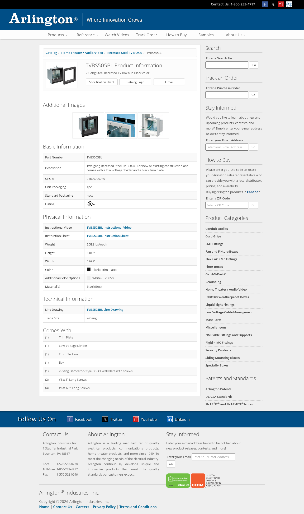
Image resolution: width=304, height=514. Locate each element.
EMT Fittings (214, 244)
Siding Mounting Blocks (222, 358)
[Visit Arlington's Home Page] (152, 19)
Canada (252, 192)
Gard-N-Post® (215, 274)
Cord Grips (213, 236)
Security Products (218, 350)
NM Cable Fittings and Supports (228, 335)
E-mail (169, 82)
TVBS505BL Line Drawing (105, 309)
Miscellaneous (215, 327)
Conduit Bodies (216, 229)
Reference (86, 34)
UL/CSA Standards (218, 396)
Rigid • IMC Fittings (219, 342)
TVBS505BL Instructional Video (109, 227)
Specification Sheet (101, 82)
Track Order (146, 34)
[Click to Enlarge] (61, 75)
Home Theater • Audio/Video (82, 53)
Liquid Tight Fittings (219, 304)
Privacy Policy (104, 506)
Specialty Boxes (216, 365)
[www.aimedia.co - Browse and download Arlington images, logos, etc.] (289, 4)
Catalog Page (135, 82)
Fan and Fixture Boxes (221, 251)
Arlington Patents (218, 389)
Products (56, 34)
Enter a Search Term (220, 58)
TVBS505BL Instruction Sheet (107, 236)
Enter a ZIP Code (218, 198)
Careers (82, 506)
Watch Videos (117, 34)
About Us (234, 34)
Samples (206, 34)
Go (253, 147)
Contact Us (62, 506)
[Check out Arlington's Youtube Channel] (282, 4)
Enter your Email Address (224, 140)
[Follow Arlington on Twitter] (274, 4)
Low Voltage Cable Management (229, 312)
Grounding (213, 282)
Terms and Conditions (138, 506)
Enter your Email (179, 457)
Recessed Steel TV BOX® (124, 53)
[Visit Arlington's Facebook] (266, 4)
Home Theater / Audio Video (226, 289)
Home (44, 506)
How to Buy (176, 34)
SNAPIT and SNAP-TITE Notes (229, 404)
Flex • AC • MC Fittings (221, 259)
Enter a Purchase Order (223, 88)
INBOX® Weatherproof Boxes (227, 297)
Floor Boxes (214, 266)
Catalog (51, 53)
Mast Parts (213, 320)
